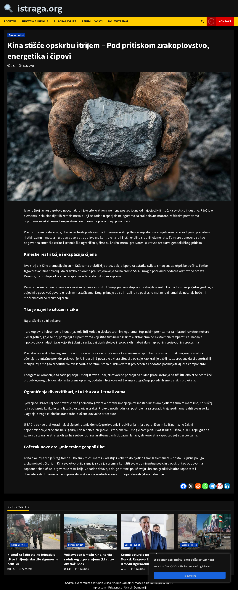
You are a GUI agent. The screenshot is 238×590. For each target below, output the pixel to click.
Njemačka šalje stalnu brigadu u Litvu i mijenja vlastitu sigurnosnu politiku (32, 559)
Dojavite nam (118, 21)
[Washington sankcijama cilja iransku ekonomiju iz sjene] (204, 531)
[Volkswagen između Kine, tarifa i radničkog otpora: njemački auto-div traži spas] (90, 531)
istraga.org (37, 8)
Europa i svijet (65, 21)
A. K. (69, 569)
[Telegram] (212, 486)
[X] (190, 486)
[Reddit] (198, 486)
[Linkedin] (227, 486)
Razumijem (190, 575)
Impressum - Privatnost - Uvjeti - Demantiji (119, 587)
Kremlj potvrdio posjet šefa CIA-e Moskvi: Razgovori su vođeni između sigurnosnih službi (146, 559)
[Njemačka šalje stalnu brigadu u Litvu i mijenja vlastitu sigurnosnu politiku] (33, 531)
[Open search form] (202, 21)
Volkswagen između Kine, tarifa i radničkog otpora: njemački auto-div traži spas (89, 559)
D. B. (12, 569)
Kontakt (224, 21)
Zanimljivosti (92, 21)
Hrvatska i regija (35, 21)
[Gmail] (219, 486)
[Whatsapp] (205, 486)
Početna (10, 21)
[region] (190, 568)
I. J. (13, 65)
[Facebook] (183, 486)
